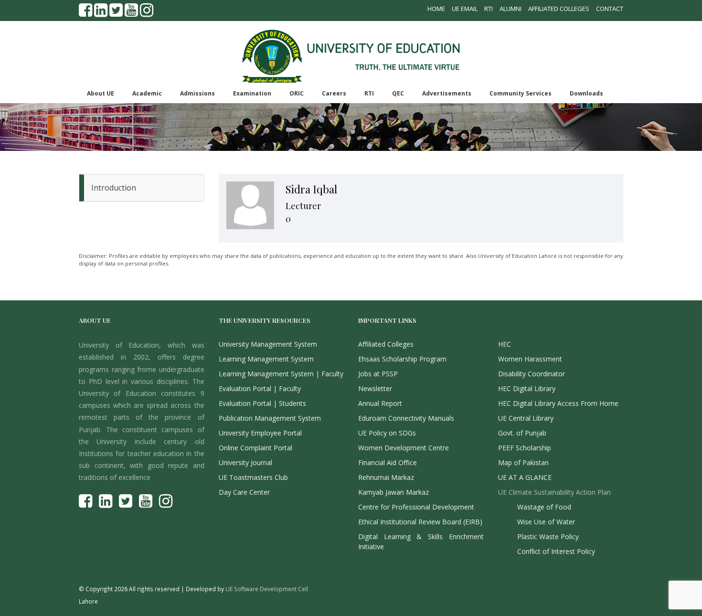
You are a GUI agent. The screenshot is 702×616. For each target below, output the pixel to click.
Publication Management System (270, 418)
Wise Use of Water (546, 521)
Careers (334, 93)
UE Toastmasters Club (253, 477)
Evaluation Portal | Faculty (260, 388)
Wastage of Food (544, 506)
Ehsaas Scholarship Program (402, 358)
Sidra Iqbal (311, 189)
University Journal (245, 462)
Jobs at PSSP (378, 373)
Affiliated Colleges (558, 8)
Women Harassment (530, 358)
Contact (609, 8)
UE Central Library (525, 418)
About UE (100, 93)
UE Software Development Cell (266, 589)
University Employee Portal (260, 432)
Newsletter (375, 388)
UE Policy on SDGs (387, 432)
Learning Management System (266, 358)
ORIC (296, 93)
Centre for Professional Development (416, 506)
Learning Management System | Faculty (281, 373)
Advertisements (446, 93)
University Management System (268, 344)
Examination (252, 93)
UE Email (465, 8)
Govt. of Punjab (522, 432)
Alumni (510, 8)
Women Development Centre (403, 447)
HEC (504, 344)
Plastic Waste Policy (548, 536)
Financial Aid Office (387, 462)
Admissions (197, 93)
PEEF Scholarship (524, 447)
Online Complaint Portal (255, 447)
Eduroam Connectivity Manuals (406, 418)
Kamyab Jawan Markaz (393, 492)
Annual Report (380, 403)
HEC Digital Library (526, 388)
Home (436, 8)
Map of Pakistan (523, 462)
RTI (488, 8)
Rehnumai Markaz (386, 477)
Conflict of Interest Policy (556, 551)
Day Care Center (244, 492)
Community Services (520, 93)
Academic (147, 93)
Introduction (113, 187)
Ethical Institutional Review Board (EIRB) (420, 521)
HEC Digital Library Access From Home (558, 403)
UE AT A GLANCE (525, 477)
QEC (398, 93)
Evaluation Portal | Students (262, 403)
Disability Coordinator (531, 373)
